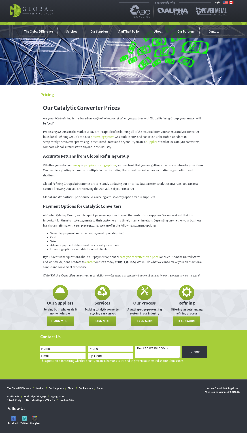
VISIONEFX (234, 392)
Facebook (13, 423)
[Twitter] (24, 418)
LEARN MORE (60, 321)
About (158, 31)
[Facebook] (13, 418)
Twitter (24, 423)
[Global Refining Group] (31, 11)
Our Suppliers (99, 31)
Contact (214, 31)
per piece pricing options (100, 165)
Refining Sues (71, 48)
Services (71, 31)
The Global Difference (38, 31)
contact (90, 262)
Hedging (68, 73)
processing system (102, 137)
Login (217, 2)
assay (76, 165)
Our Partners (186, 31)
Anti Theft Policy (129, 31)
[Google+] (35, 418)
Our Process (144, 303)
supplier (151, 142)
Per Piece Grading (68, 57)
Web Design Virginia (216, 392)
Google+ (34, 423)
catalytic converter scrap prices (140, 257)
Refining (186, 303)
